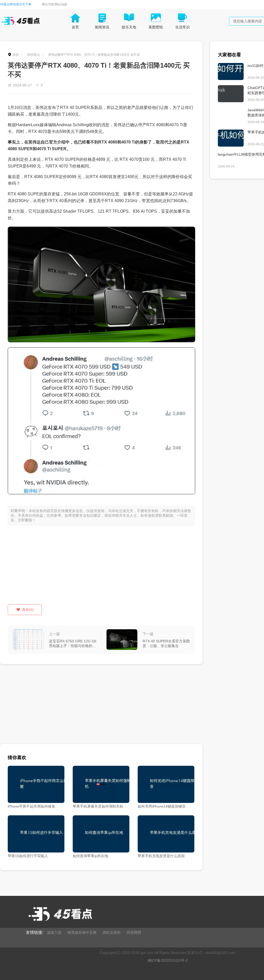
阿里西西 (134, 932)
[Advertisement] (101, 568)
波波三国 (54, 932)
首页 (16, 55)
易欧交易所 (112, 932)
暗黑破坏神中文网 (82, 932)
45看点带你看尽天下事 (15, 4)
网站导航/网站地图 (54, 4)
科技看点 (33, 55)
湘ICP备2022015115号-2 (167, 960)
